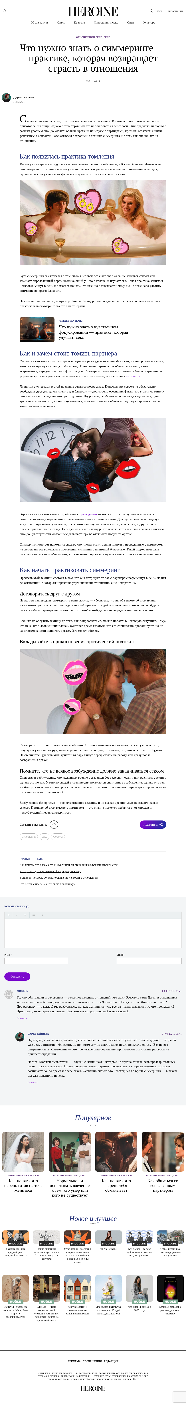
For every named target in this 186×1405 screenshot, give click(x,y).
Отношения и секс (106, 22)
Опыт (130, 22)
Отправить (17, 976)
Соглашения (92, 1361)
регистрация (175, 11)
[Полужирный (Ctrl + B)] (8, 915)
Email (121, 954)
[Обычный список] (34, 915)
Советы (58, 836)
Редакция (111, 1361)
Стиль (61, 22)
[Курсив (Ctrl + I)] (17, 915)
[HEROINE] (93, 11)
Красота (79, 22)
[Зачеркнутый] (25, 915)
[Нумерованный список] (42, 915)
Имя (8, 954)
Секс (107, 37)
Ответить (22, 1018)
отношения (29, 836)
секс (44, 836)
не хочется (133, 376)
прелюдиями (88, 514)
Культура (149, 22)
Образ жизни (39, 22)
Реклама (74, 1361)
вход (159, 11)
